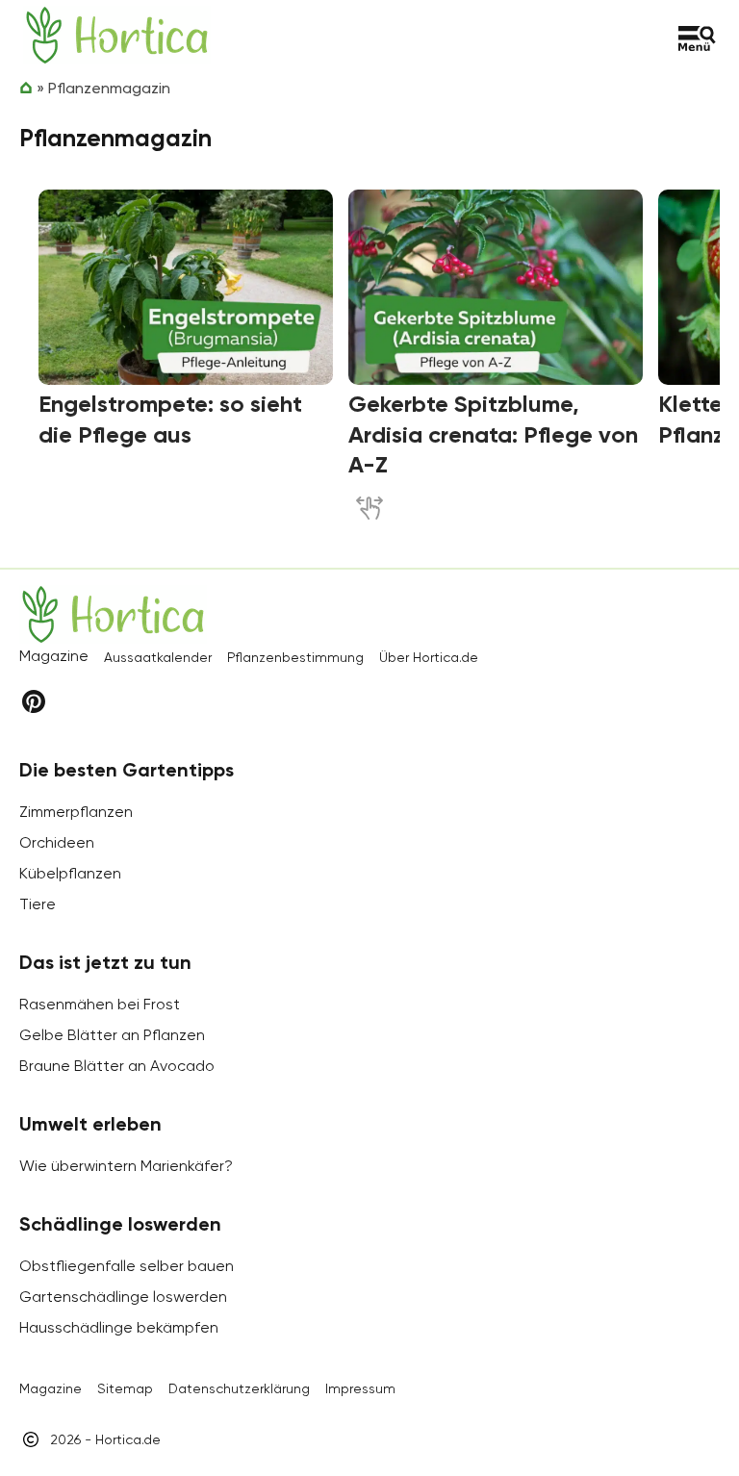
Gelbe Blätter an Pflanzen (112, 1035)
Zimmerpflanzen (76, 811)
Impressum (360, 1388)
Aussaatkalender (158, 657)
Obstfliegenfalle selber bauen (126, 1266)
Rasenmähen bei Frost (99, 1004)
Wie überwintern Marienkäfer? (126, 1166)
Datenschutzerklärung (239, 1388)
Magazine (50, 1388)
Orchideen (56, 842)
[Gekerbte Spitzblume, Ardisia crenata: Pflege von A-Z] (495, 288)
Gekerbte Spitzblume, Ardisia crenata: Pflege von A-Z (493, 433)
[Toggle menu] (697, 38)
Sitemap (125, 1388)
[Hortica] (117, 35)
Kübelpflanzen (70, 873)
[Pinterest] (33, 701)
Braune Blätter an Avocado (117, 1065)
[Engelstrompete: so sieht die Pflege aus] (185, 288)
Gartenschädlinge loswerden (123, 1296)
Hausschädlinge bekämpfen (118, 1327)
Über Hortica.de (428, 657)
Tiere (37, 904)
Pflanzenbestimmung (295, 657)
